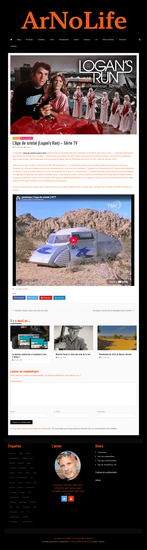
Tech (52, 39)
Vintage (25, 289)
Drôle (20, 473)
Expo (35, 473)
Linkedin (60, 298)
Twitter (33, 298)
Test (18, 507)
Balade (12, 463)
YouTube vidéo (27, 521)
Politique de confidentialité (106, 472)
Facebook (19, 298)
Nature (12, 487)
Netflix (20, 487)
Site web (101, 411)
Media (28, 482)
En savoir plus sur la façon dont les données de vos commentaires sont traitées (84, 428)
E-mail (57, 411)
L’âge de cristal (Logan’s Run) (35, 153)
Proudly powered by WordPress (55, 541)
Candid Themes (98, 541)
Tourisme (26, 507)
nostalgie (19, 289)
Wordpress (13, 521)
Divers (16, 138)
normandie (30, 487)
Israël (20, 482)
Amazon (12, 453)
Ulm (22, 512)
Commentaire (16, 381)
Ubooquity (13, 512)
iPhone (12, 482)
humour (12, 477)
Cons (32, 468)
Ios (31, 477)
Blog (19, 39)
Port (29, 492)
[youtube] (71, 499)
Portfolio (29, 39)
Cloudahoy (23, 468)
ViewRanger (14, 517)
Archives (122, 39)
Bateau (21, 463)
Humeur (87, 39)
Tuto (34, 507)
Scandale (26, 497)
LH (96, 39)
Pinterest (46, 298)
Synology (22, 502)
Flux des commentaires (107, 460)
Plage (22, 492)
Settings (12, 502)
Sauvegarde (14, 497)
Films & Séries (108, 39)
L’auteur (13, 46)
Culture (12, 473)
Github (98, 480)
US (28, 512)
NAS (35, 482)
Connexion (102, 452)
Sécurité (33, 502)
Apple (27, 453)
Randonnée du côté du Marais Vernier (115, 354)
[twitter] (64, 499)
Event (28, 473)
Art (32, 458)
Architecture (14, 458)
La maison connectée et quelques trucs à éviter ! (112, 310)
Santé (76, 39)
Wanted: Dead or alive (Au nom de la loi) (31, 310)
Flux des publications (106, 456)
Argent (24, 458)
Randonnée (64, 39)
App (20, 453)
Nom (13, 411)
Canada (12, 468)
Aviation (41, 39)
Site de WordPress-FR (107, 465)
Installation (22, 477)
